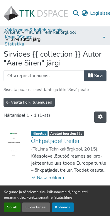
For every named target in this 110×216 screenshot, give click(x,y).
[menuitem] (55, 37)
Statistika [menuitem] (14, 44)
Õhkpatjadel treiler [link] (55, 141)
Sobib (12, 207)
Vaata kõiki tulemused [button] (31, 102)
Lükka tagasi (36, 207)
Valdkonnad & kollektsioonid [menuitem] (33, 30)
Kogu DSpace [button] (19, 37)
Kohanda (62, 207)
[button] (36, 13)
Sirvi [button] (98, 75)
